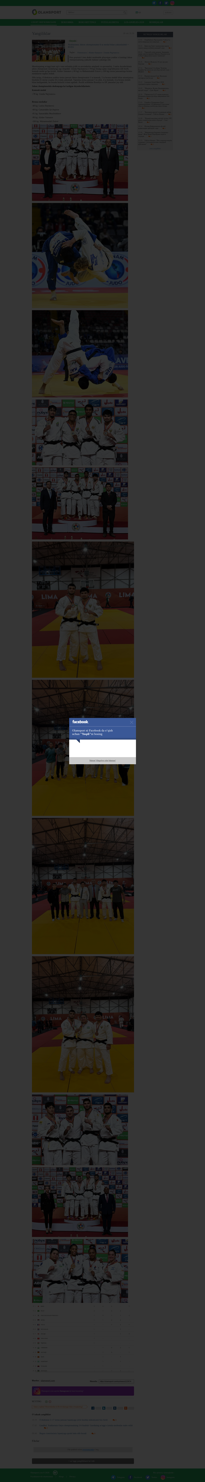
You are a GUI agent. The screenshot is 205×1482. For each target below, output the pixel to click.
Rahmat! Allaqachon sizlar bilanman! (103, 761)
